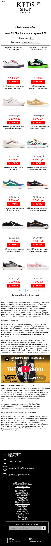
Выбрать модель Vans (26, 27)
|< (8, 290)
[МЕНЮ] (3, 3)
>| (42, 290)
